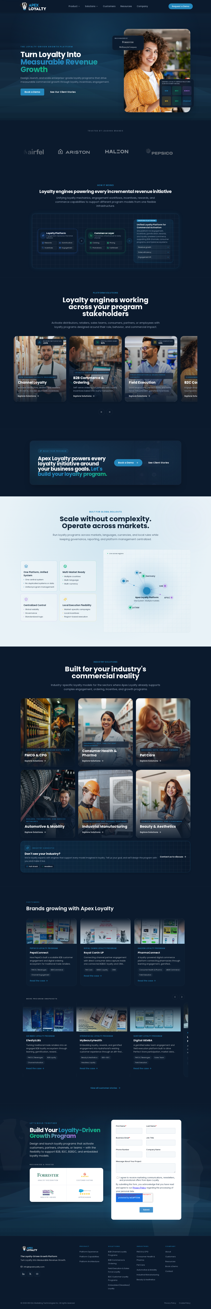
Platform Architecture (89, 1261)
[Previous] (175, 997)
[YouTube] (37, 1274)
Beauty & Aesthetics (146, 1279)
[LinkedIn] (23, 1274)
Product (73, 6)
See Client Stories (158, 462)
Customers (109, 6)
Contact (169, 1271)
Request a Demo (180, 6)
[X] (30, 1274)
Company (142, 6)
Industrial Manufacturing (148, 1274)
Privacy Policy (170, 1303)
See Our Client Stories (63, 92)
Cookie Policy (184, 1303)
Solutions (90, 6)
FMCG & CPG (142, 1251)
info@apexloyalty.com (34, 1266)
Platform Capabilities (89, 1256)
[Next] (182, 997)
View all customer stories (103, 1088)
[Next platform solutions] (109, 412)
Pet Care (141, 1265)
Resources (126, 6)
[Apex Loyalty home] (33, 6)
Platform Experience (89, 1251)
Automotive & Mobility (147, 1269)
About (168, 1251)
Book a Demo (32, 92)
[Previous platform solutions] (101, 412)
